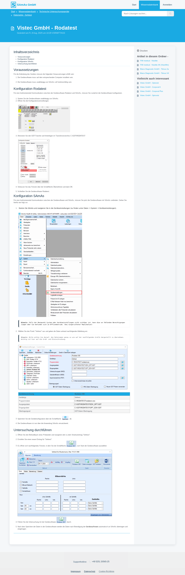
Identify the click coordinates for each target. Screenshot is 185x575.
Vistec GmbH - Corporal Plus (151, 91)
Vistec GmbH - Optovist (149, 83)
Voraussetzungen (24, 57)
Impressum (76, 571)
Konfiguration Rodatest (26, 59)
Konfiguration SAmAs (25, 61)
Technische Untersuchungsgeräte (54, 11)
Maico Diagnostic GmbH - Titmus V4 (154, 73)
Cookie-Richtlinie (106, 571)
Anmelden (167, 5)
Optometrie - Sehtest (22, 15)
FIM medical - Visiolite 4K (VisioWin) (154, 65)
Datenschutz (89, 571)
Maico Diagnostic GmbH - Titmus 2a (154, 69)
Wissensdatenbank (149, 5)
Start (134, 5)
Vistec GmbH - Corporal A (150, 87)
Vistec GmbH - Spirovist (149, 95)
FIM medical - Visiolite (149, 61)
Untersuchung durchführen (27, 64)
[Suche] (170, 13)
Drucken (144, 51)
